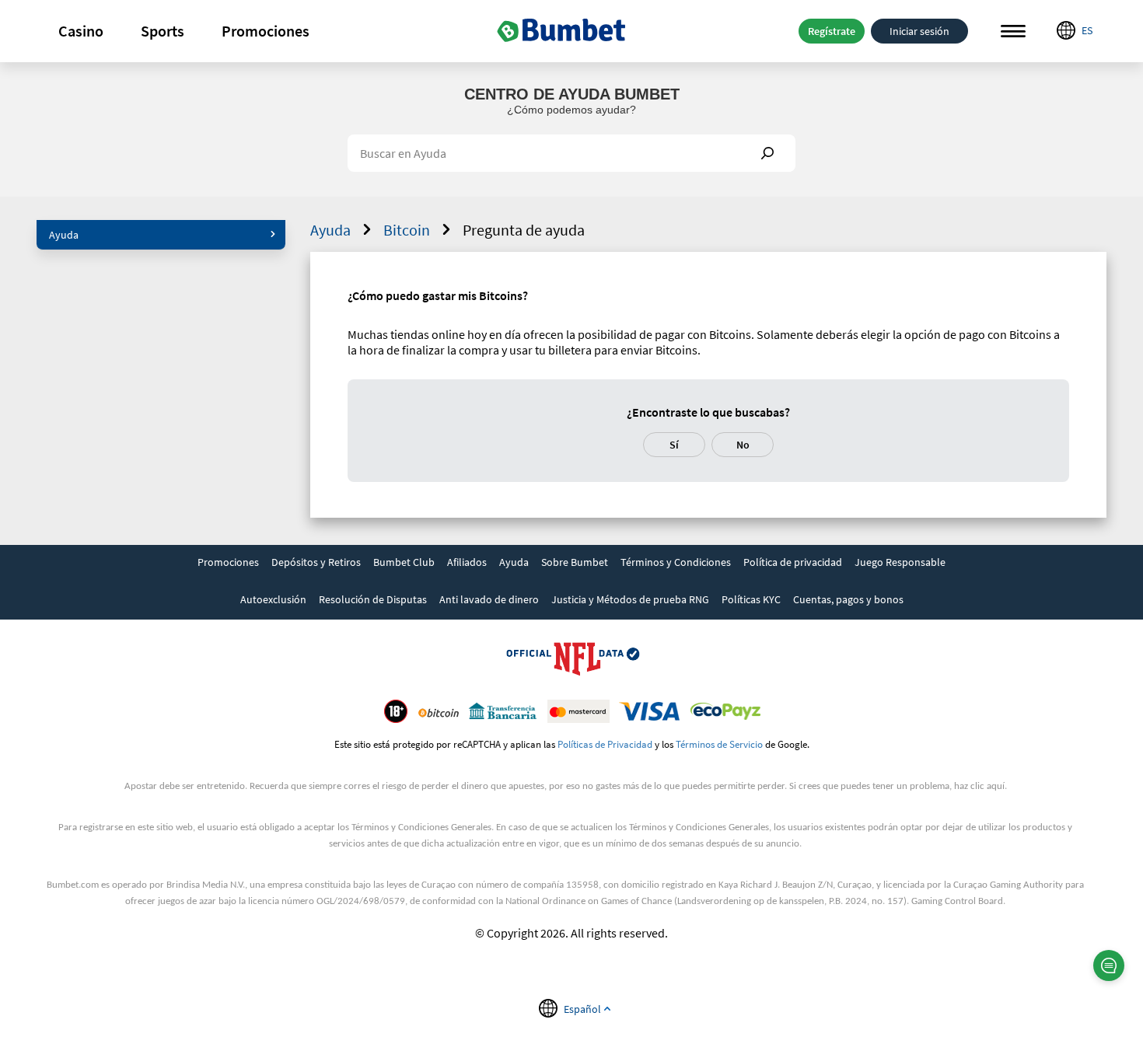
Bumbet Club (404, 562)
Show (767, 153)
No (743, 445)
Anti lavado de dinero (489, 599)
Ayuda (64, 235)
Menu (1013, 31)
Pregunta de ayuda (524, 229)
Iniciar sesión (919, 31)
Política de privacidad (792, 562)
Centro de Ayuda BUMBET (572, 94)
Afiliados (467, 562)
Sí (674, 445)
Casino (80, 30)
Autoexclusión (273, 599)
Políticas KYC (751, 599)
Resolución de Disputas (373, 599)
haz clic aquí (979, 786)
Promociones (265, 30)
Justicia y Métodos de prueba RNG (630, 599)
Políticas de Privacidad (605, 744)
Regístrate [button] (831, 31)
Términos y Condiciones (675, 562)
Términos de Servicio (719, 744)
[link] (228, 563)
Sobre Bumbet (574, 562)
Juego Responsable (900, 562)
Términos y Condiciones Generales (421, 827)
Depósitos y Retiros (316, 562)
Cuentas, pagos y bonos (848, 599)
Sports (162, 30)
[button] (81, 31)
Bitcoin (406, 229)
